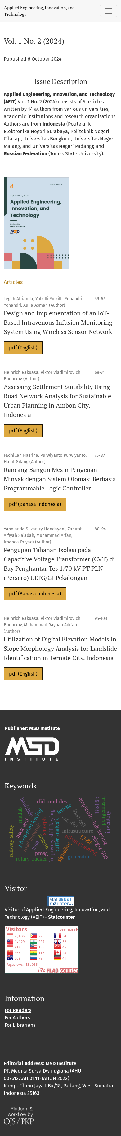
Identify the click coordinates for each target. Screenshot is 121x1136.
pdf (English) (23, 348)
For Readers (18, 1010)
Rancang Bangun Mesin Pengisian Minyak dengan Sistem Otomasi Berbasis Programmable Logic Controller (60, 478)
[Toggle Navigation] (108, 11)
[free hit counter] (60, 901)
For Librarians (20, 1025)
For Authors (17, 1018)
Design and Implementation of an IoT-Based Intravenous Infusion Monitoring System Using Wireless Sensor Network (58, 322)
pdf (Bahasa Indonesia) (35, 504)
